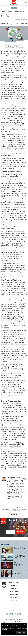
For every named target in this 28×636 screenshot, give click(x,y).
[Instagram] (12, 614)
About (14, 604)
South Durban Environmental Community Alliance (13, 304)
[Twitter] (10, 614)
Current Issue (14, 597)
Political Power (14, 591)
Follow (14, 610)
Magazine (14, 607)
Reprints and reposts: (9, 507)
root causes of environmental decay (12, 164)
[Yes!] (14, 2)
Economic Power (14, 594)
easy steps (18, 510)
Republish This (14, 514)
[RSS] (20, 614)
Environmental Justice (14, 582)
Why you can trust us (22, 20)
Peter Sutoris (4, 23)
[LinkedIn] (18, 614)
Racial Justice (14, 585)
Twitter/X (16, 496)
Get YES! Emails (14, 601)
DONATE (25, 2)
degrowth (6, 146)
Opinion (14, 8)
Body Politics (14, 588)
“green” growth (6, 136)
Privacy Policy (5, 629)
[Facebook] (7, 614)
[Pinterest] (15, 614)
